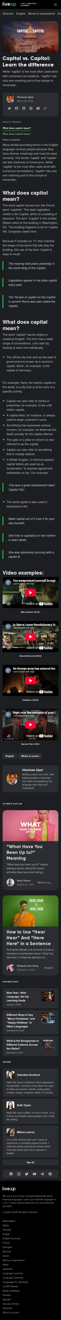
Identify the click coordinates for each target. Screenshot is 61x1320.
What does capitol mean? (17, 128)
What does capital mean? (17, 133)
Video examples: (12, 139)
